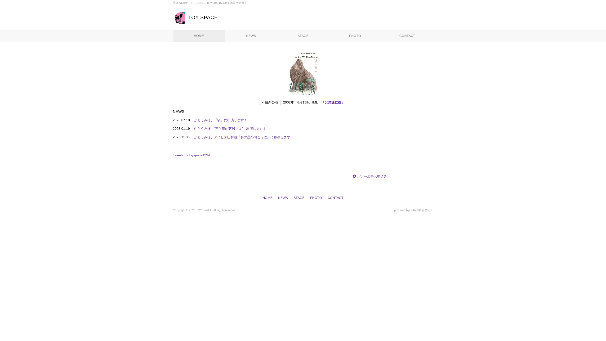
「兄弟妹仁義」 (333, 102)
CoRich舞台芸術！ (421, 210)
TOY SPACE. (203, 17)
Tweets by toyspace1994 (191, 155)
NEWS (251, 36)
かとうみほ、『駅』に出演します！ (220, 120)
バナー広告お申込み (372, 176)
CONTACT (407, 36)
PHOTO (355, 36)
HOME (199, 36)
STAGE (303, 36)
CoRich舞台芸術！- (235, 2)
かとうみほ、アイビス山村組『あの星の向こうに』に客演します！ (244, 137)
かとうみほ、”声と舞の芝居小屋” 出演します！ (230, 128)
